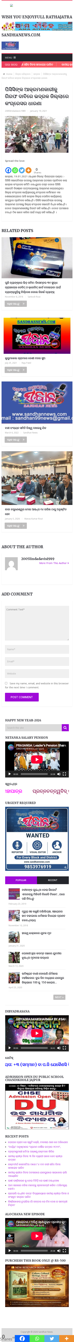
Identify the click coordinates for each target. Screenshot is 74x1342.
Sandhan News (30, 432)
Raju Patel (26, 362)
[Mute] (59, 774)
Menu (8, 57)
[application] (37, 759)
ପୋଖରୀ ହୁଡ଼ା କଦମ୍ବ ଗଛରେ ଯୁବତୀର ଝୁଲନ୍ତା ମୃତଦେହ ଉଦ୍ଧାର (41, 955)
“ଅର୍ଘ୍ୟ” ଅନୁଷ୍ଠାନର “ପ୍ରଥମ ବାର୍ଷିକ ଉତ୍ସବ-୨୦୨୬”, (34, 1146)
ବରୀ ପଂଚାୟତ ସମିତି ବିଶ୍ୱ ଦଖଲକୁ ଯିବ (25, 428)
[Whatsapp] (15, 168)
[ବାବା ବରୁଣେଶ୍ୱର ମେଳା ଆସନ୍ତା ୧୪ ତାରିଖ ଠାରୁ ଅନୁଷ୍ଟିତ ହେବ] (37, 478)
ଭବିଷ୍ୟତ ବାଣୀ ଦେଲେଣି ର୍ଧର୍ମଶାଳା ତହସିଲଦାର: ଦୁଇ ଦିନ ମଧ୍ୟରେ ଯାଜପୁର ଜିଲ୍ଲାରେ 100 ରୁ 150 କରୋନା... (43, 978)
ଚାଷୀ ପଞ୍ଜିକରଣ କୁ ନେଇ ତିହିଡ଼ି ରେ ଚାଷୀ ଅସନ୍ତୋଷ (33, 1180)
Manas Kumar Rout (33, 518)
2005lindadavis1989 (15, 110)
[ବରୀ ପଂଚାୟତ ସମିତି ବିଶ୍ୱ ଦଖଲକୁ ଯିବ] (37, 402)
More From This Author (53, 563)
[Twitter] (22, 168)
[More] (28, 168)
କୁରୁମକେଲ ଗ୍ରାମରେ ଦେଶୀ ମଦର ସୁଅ (25, 358)
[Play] (9, 774)
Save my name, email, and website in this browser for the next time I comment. (37, 685)
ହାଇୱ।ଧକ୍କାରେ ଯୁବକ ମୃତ (36, 933)
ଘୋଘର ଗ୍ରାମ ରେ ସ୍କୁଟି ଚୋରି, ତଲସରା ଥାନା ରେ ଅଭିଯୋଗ (38, 1142)
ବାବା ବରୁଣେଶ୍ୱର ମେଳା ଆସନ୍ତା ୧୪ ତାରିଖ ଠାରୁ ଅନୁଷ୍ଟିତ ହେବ (36, 512)
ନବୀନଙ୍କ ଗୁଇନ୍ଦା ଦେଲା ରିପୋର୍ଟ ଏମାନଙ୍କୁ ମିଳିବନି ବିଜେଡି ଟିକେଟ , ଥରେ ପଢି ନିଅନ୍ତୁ (43, 894)
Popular (21, 880)
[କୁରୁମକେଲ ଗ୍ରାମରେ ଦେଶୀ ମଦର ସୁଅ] (37, 334)
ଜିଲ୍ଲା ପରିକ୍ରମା (22, 73)
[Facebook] (8, 168)
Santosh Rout (34, 296)
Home (9, 73)
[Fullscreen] (64, 774)
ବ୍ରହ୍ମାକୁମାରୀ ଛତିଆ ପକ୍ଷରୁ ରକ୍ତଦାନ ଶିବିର (31, 1151)
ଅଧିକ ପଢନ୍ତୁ (13, 303)
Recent (52, 880)
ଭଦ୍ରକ (36, 73)
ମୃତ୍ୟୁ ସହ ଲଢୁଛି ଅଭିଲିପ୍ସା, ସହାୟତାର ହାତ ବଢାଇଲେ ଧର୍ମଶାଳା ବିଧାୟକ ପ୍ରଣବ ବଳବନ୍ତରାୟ (43, 915)
